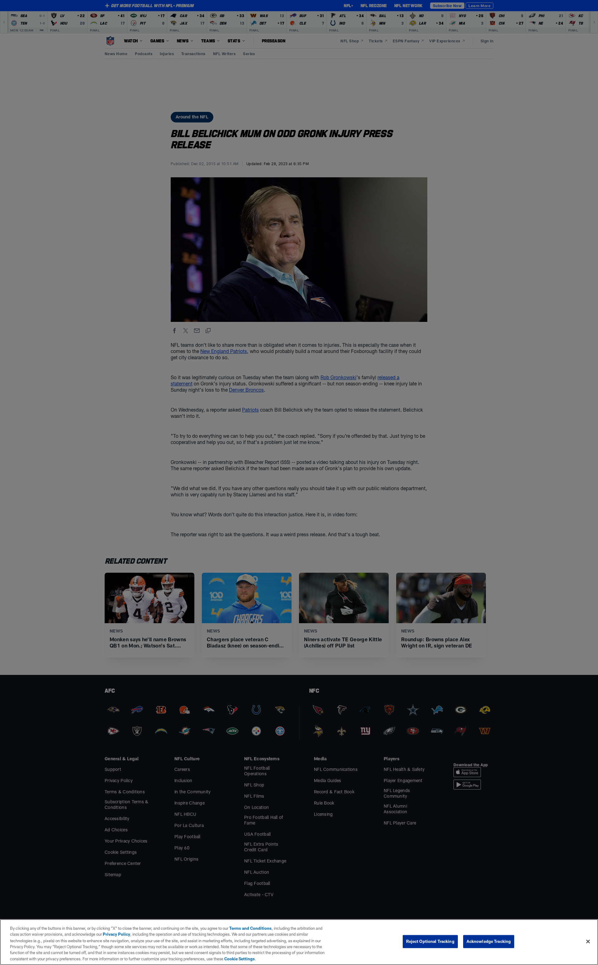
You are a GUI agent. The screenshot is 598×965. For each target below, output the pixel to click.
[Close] (588, 941)
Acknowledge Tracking (489, 941)
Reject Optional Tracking (430, 941)
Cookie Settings (239, 958)
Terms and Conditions (250, 928)
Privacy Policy (116, 934)
